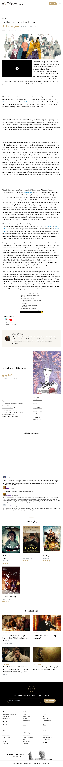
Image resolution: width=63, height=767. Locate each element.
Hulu (24, 727)
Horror (24, 725)
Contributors (46, 739)
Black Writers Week (28, 737)
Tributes (4, 746)
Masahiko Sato (37, 419)
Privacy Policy (46, 763)
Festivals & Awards (28, 746)
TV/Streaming (26, 741)
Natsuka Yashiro (6, 416)
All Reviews (5, 716)
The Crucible (47, 226)
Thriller (44, 725)
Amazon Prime (27, 716)
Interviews (5, 743)
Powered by (7, 324)
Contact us (46, 735)
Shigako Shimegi (6, 412)
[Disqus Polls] (31, 456)
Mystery (45, 714)
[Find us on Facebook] (43, 742)
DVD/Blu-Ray (26, 733)
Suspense (45, 722)
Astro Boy (37, 102)
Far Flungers (5, 741)
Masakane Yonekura (7, 408)
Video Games (26, 735)
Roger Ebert (26, 743)
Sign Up (4, 724)
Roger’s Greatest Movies (9, 714)
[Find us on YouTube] (46, 742)
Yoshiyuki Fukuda (37, 408)
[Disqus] (31, 494)
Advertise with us (47, 737)
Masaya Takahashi (6, 414)
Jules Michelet (28, 192)
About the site (46, 733)
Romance (45, 718)
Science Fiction (47, 720)
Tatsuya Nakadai (6, 410)
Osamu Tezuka (7, 102)
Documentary (26, 720)
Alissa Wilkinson (7, 30)
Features (25, 739)
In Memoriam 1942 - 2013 (18, 756)
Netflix (44, 716)
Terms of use (36, 763)
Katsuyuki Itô (5, 405)
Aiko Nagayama (6, 403)
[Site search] (46, 3)
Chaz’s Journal (6, 735)
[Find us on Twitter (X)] (49, 742)
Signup (52, 3)
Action (24, 714)
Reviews (4, 18)
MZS (3, 739)
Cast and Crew (6, 718)
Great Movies (6, 737)
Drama (17, 26)
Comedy (25, 718)
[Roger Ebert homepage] (12, 3)
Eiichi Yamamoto (27, 102)
